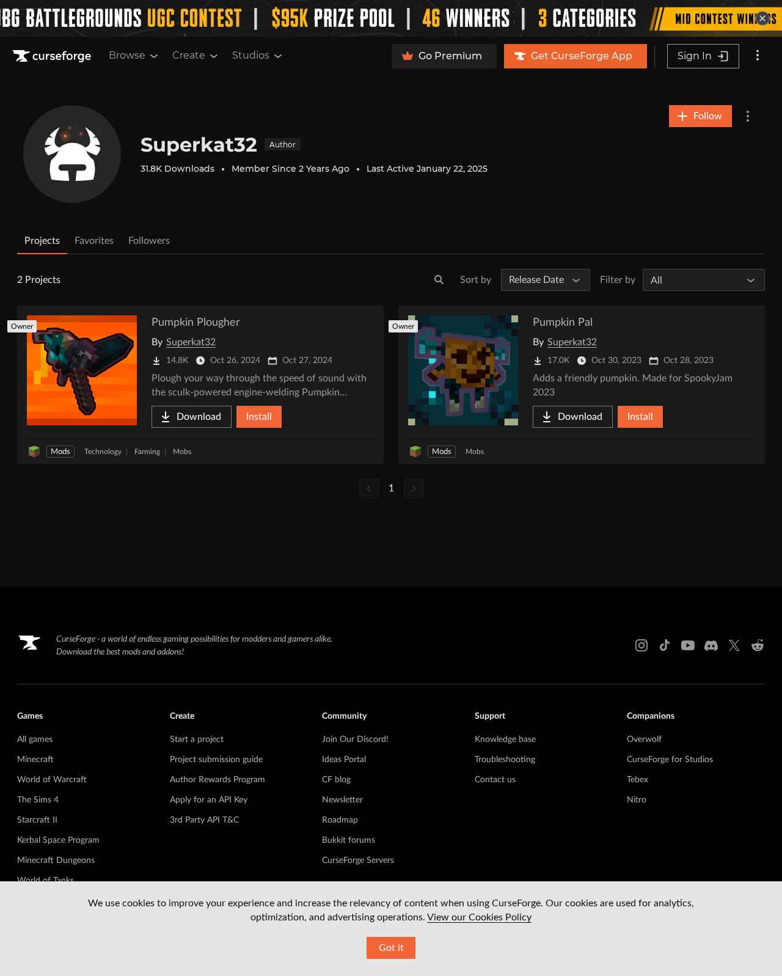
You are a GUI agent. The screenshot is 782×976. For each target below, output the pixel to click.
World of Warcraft (52, 780)
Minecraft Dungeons (56, 860)
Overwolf (644, 739)
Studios (250, 55)
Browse (127, 55)
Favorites (94, 241)
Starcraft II (37, 820)
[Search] (439, 280)
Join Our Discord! (355, 739)
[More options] (757, 56)
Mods (60, 452)
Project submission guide (216, 759)
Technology (103, 451)
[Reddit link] (757, 645)
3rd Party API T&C (204, 820)
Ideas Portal (344, 759)
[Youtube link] (688, 645)
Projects (42, 241)
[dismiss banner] (762, 18)
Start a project (197, 739)
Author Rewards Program (217, 780)
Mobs (182, 451)
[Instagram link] (641, 645)
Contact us (495, 780)
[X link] (734, 645)
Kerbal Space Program (58, 840)
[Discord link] (711, 645)
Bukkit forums (348, 840)
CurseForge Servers (358, 860)
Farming (147, 451)
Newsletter (342, 800)
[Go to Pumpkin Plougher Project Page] (200, 385)
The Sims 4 (38, 800)
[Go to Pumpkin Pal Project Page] (581, 385)
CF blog (336, 780)
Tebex (637, 780)
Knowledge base (505, 739)
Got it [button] (391, 948)
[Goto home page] (53, 56)
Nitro (636, 800)
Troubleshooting (505, 759)
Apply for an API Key (208, 800)
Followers (149, 241)
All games (35, 739)
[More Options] (748, 116)
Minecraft (35, 759)
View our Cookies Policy (479, 917)
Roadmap (340, 820)
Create (188, 55)
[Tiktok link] (664, 645)
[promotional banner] (391, 18)
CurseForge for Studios (670, 759)
